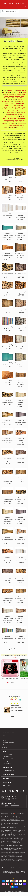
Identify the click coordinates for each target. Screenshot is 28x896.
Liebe (12, 107)
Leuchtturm (7, 107)
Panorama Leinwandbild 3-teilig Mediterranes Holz (20, 558)
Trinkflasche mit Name (17, 838)
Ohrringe (13, 833)
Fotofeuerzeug (10, 857)
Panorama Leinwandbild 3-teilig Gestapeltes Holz (7, 598)
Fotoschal (19, 835)
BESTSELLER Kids (4, 816)
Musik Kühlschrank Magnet (6, 849)
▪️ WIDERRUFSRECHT (7, 774)
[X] (2, 791)
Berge (8, 92)
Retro (19, 112)
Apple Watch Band (15, 846)
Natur (8, 109)
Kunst (15, 105)
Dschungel (11, 96)
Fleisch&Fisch (21, 98)
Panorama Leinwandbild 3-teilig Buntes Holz (7, 638)
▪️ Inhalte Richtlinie (6, 754)
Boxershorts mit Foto (5, 821)
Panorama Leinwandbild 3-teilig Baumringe (7, 255)
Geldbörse (16, 857)
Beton (12, 92)
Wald (6, 125)
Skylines (20, 114)
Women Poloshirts (15, 824)
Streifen (10, 122)
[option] (10, 671)
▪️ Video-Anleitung (6, 740)
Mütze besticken (12, 835)
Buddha (23, 94)
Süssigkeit (15, 122)
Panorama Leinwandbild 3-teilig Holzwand (20, 519)
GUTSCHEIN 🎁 (12, 813)
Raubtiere (14, 112)
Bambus (19, 90)
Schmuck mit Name (14, 831)
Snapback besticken (21, 834)
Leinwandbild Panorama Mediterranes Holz (20, 215)
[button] (2, 708)
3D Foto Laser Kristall (5, 853)
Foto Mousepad (16, 849)
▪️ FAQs (3, 735)
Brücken (17, 94)
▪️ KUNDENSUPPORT (7, 733)
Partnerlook (12, 828)
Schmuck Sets (4, 834)
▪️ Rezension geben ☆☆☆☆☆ (9, 745)
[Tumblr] (20, 791)
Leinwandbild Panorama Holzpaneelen (20, 402)
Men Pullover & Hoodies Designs (17, 820)
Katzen (22, 103)
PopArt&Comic (16, 110)
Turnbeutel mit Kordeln (14, 841)
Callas (6, 96)
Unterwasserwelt (21, 123)
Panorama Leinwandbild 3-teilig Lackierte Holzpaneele (7, 235)
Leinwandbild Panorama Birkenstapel (20, 440)
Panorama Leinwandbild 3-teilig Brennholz (20, 499)
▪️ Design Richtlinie (6, 756)
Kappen (14, 834)
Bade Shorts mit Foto (15, 821)
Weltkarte (12, 127)
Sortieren (14, 894)
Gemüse (14, 99)
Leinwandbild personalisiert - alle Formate (9, 862)
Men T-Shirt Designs (17, 817)
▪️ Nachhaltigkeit (6, 763)
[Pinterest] (13, 791)
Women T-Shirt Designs (6, 824)
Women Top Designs (5, 826)
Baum (4, 92)
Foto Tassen (20, 837)
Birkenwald (18, 92)
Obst (18, 109)
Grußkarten (20, 859)
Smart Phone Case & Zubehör (17, 848)
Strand (5, 122)
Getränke (19, 99)
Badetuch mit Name (5, 828)
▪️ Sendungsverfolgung (7, 742)
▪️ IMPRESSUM (5, 778)
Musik (4, 109)
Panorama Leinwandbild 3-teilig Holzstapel (20, 638)
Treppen (9, 123)
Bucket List (13, 853)
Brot (13, 94)
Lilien (16, 107)
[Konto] (21, 6)
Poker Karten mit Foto (5, 851)
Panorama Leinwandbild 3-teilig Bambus (7, 539)
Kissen (21, 845)
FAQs (6, 805)
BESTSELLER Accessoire (15, 815)
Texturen (23, 122)
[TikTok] (23, 791)
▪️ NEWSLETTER (6, 782)
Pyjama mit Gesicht (14, 823)
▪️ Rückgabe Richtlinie (7, 759)
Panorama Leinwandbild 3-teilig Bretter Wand (20, 235)
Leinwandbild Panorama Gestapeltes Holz (7, 479)
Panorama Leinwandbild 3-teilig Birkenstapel (7, 558)
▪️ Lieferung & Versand (7, 761)
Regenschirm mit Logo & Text (7, 859)
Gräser (19, 101)
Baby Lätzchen (10, 844)
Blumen (24, 92)
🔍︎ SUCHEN (4, 747)
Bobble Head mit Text (20, 853)
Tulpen (14, 123)
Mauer (20, 107)
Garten (9, 99)
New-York (13, 109)
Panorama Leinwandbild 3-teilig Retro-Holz (7, 578)
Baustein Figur (4, 855)
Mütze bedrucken (4, 835)
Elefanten (17, 96)
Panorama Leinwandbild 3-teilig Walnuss (20, 598)
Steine (16, 120)
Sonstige (17, 116)
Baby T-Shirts (13, 842)
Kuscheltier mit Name (18, 844)
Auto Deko (17, 845)
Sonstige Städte (12, 118)
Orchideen (23, 109)
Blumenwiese (7, 94)
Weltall (7, 127)
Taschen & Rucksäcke (5, 842)
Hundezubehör (22, 857)
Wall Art (15, 859)
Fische (14, 98)
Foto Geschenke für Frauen (18, 830)
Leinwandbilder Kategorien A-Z (19, 860)
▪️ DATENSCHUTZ (6, 767)
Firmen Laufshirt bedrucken (6, 817)
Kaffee (17, 103)
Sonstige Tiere (21, 118)
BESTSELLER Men (19, 813)
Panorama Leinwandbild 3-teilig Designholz (20, 539)
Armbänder (3, 833)
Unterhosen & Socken (5, 823)
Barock (24, 90)
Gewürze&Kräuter (7, 101)
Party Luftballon (4, 856)
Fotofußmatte (11, 856)
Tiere (4, 123)
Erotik (22, 96)
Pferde (10, 110)
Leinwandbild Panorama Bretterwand (20, 382)
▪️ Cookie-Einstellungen (7, 770)
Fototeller (3, 838)
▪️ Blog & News (5, 785)
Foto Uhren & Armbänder (6, 846)
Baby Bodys (19, 842)
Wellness (22, 125)
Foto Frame (13, 851)
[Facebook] (6, 791)
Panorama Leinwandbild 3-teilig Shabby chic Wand (7, 618)
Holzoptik (7, 103)
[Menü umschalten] (3, 7)
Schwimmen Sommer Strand (6, 839)
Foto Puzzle (3, 845)
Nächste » (16, 648)
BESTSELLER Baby (13, 816)
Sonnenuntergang (8, 116)
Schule (8, 841)
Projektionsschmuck (20, 833)
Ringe (20, 831)
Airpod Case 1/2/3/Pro (5, 848)
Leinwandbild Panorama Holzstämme (7, 460)
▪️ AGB (3, 751)
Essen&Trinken (8, 98)
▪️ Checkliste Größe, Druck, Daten (10, 738)
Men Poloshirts (4, 819)
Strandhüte (16, 827)
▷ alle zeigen (14, 657)
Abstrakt (10, 90)
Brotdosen (3, 841)
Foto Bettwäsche (18, 856)
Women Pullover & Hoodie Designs (17, 826)
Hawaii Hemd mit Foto (5, 820)
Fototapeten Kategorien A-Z (6, 860)
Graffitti (15, 101)
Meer (24, 107)
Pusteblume (7, 112)
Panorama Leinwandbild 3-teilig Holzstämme (20, 578)
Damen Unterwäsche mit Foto (7, 827)
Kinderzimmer (9, 105)
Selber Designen (4, 813)
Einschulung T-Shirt (17, 839)
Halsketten (9, 833)
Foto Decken (3, 857)
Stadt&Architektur (9, 120)
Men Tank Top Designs (12, 819)
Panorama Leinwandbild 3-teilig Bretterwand (7, 499)
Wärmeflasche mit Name (6, 852)
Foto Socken (3, 837)
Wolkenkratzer (20, 127)
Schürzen (10, 834)
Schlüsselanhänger (15, 852)
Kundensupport (15, 805)
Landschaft (20, 105)
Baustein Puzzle (11, 855)
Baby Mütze (3, 844)
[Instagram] (9, 791)
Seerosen (14, 114)
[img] (14, 698)
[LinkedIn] (16, 791)
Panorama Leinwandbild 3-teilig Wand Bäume (20, 618)
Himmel (24, 101)
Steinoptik (21, 120)
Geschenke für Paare (5, 831)
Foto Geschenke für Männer (6, 830)
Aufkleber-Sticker (10, 845)
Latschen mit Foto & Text (12, 837)
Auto (14, 90)
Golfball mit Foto (18, 855)
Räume (9, 114)
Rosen (23, 112)
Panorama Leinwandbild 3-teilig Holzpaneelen (7, 519)
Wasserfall (16, 125)
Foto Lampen (22, 852)
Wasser (10, 125)
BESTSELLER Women (5, 815)
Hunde (13, 103)
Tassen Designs (9, 838)
